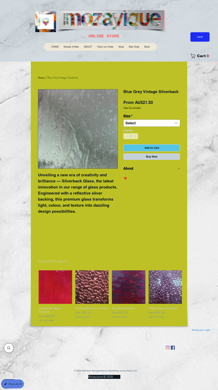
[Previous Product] (34, 287)
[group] (110, 296)
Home (41, 77)
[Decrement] (126, 136)
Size (127, 116)
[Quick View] (55, 287)
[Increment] (136, 136)
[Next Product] (186, 287)
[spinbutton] (131, 136)
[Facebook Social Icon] (173, 348)
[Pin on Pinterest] (125, 178)
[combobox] (151, 123)
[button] (9, 348)
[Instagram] (168, 348)
